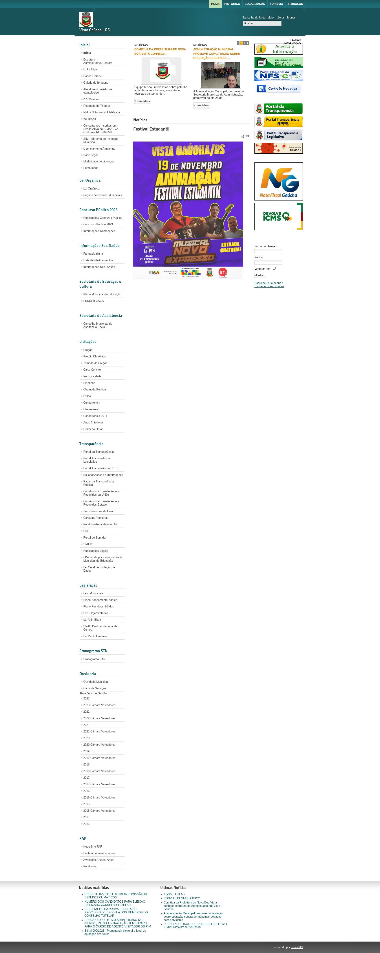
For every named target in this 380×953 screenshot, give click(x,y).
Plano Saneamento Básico (100, 600)
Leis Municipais (93, 593)
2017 (86, 777)
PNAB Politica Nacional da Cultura (100, 628)
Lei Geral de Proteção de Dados (99, 569)
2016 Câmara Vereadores (99, 797)
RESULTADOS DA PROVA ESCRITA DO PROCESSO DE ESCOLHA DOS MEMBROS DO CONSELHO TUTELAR (116, 912)
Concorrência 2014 (95, 416)
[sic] (278, 53)
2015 (86, 804)
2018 (86, 764)
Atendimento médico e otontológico (97, 91)
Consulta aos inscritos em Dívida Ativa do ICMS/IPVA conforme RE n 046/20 (100, 129)
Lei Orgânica (91, 188)
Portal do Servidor (94, 537)
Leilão (87, 396)
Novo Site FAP (92, 846)
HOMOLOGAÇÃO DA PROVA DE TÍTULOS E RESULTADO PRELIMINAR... (215, 53)
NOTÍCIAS (141, 45)
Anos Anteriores (93, 422)
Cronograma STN (94, 659)
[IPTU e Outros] (278, 66)
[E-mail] (247, 140)
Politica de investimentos (99, 853)
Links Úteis (90, 69)
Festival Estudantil (151, 132)
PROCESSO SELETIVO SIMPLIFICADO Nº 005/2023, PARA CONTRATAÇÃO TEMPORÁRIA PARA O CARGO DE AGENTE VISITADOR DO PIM (117, 923)
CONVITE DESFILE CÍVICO (182, 898)
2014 (86, 817)
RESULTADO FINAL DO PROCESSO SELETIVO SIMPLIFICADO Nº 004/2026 (195, 925)
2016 (86, 791)
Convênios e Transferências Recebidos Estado (101, 503)
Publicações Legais (95, 550)
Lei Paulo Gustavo (95, 636)
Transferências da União (98, 511)
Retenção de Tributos (97, 105)
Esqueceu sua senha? (268, 283)
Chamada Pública (94, 389)
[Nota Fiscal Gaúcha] (278, 199)
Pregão (87, 349)
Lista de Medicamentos (98, 260)
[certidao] (278, 93)
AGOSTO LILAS (174, 894)
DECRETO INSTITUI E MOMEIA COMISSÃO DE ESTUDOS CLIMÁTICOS (116, 895)
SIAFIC (88, 544)
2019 (86, 751)
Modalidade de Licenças (98, 161)
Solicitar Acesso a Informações (103, 474)
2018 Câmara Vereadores (99, 771)
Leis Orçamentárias (95, 613)
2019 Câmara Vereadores (99, 758)
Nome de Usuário (265, 246)
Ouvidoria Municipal (95, 681)
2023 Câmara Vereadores (99, 705)
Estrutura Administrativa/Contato (97, 61)
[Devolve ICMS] (278, 229)
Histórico (232, 4)
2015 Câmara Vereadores (99, 810)
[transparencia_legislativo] (278, 139)
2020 (86, 738)
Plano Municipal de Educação (102, 294)
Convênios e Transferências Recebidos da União (101, 493)
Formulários (90, 167)
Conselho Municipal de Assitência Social (97, 325)
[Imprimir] (243, 140)
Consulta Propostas (95, 517)
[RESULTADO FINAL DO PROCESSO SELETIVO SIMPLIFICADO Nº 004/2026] (161, 84)
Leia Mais (143, 104)
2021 (86, 725)
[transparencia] (278, 113)
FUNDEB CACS (93, 301)
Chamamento (91, 409)
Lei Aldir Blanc (92, 619)
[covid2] (278, 152)
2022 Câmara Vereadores (99, 718)
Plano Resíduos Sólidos (98, 606)
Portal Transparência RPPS (101, 468)
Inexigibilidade (92, 376)
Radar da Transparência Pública (98, 483)
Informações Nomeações (99, 231)
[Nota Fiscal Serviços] (278, 80)
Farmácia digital (93, 253)
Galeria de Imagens (95, 82)
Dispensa (89, 383)
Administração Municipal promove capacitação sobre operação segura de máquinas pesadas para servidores (193, 917)
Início (87, 53)
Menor (291, 17)
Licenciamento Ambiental (99, 148)
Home (215, 4)
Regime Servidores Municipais (102, 195)
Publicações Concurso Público (102, 217)
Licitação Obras (93, 429)
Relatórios (89, 866)
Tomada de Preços (95, 363)
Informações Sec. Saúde (99, 267)
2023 (86, 698)
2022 (86, 711)
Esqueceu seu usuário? (269, 286)
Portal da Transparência (98, 451)
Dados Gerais (92, 76)
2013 (86, 824)
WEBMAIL (90, 119)
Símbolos (295, 4)
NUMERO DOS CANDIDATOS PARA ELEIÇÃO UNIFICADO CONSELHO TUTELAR (114, 903)
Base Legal (90, 155)
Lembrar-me (262, 268)
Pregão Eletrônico (94, 356)
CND (86, 531)
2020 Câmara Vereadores (99, 744)
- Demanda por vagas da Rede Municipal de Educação (102, 559)
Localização (255, 4)
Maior (270, 17)
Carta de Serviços (94, 688)
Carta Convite (92, 369)
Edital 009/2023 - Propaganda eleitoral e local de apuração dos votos (115, 932)
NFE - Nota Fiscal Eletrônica (101, 112)
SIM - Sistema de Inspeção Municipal (100, 140)
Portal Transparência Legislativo (96, 460)
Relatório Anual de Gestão (100, 524)
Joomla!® (297, 947)
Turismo (276, 4)
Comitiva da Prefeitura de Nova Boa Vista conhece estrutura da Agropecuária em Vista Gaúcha (192, 906)
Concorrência (91, 402)
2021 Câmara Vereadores (99, 731)
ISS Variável (91, 99)
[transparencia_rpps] (278, 126)
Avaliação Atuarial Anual (98, 859)
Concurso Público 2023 (98, 224)
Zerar (281, 17)
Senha (258, 257)
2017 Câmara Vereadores (99, 784)
